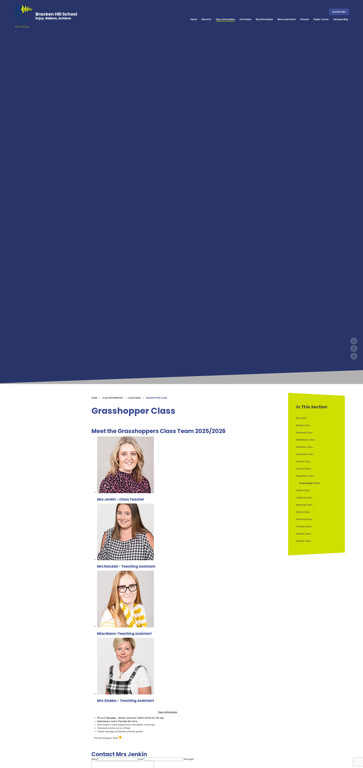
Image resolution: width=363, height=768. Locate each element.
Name (94, 759)
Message (189, 759)
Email (141, 759)
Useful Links (339, 11)
